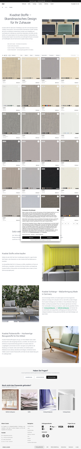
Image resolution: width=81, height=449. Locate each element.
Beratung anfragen (51, 377)
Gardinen (40, 3)
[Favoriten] (76, 4)
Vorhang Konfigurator (49, 308)
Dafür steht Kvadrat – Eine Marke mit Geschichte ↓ (17, 43)
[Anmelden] (74, 4)
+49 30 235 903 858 (41, 1)
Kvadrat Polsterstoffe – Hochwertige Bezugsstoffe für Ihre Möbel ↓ (20, 49)
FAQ (28, 436)
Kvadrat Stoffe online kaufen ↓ (13, 45)
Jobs (28, 428)
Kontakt (29, 440)
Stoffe (29, 3)
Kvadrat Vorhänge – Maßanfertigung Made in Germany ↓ (18, 47)
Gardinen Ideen (30, 430)
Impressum (71, 447)
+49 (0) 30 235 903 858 (7, 437)
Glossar (29, 438)
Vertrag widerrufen (39, 447)
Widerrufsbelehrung (55, 447)
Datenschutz (63, 447)
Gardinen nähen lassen (32, 442)
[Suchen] (78, 55)
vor (77, 223)
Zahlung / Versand (31, 434)
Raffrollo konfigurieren (31, 72)
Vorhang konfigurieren (11, 72)
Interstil (52, 3)
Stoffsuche (24, 3)
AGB (47, 447)
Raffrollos (46, 3)
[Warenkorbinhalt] (78, 4)
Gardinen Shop (30, 426)
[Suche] (72, 4)
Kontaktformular (29, 377)
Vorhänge (34, 3)
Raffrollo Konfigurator (63, 308)
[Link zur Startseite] (3, 4)
